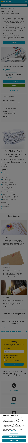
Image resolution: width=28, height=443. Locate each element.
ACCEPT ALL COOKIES (14, 440)
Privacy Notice (13, 430)
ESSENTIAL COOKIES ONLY (14, 436)
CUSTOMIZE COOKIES (14, 433)
